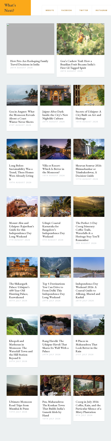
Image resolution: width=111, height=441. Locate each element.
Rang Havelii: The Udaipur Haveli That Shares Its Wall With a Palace (55, 346)
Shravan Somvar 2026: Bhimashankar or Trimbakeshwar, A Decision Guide (89, 170)
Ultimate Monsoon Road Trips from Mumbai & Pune (20, 405)
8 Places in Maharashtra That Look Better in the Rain (86, 346)
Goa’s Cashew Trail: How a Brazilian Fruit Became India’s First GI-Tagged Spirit (77, 64)
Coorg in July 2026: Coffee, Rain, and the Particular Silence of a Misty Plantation (88, 407)
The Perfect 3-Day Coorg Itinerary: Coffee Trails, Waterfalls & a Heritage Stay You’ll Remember (87, 231)
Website (50, 10)
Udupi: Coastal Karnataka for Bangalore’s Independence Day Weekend (53, 229)
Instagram (101, 10)
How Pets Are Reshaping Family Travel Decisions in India (29, 62)
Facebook (66, 10)
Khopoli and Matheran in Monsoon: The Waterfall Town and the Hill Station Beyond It (21, 349)
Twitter (83, 10)
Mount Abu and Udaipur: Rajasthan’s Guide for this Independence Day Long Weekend (21, 229)
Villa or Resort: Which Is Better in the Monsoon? (53, 169)
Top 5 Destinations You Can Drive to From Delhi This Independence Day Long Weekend (53, 290)
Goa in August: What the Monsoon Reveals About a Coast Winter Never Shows (22, 116)
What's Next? (10, 7)
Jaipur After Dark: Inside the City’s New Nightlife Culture (55, 115)
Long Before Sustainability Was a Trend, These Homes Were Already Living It (21, 172)
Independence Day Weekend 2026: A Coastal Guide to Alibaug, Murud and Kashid (88, 290)
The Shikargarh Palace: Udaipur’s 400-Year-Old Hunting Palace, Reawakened (19, 290)
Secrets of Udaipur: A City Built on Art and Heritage (88, 115)
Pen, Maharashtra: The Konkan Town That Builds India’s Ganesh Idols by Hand (53, 408)
